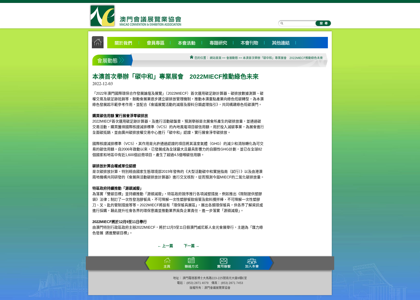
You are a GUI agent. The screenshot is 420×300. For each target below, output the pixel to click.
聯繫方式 (190, 263)
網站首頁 (215, 58)
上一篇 (165, 246)
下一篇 (191, 246)
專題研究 (217, 41)
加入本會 (250, 263)
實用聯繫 (224, 263)
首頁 (168, 263)
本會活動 (186, 41)
